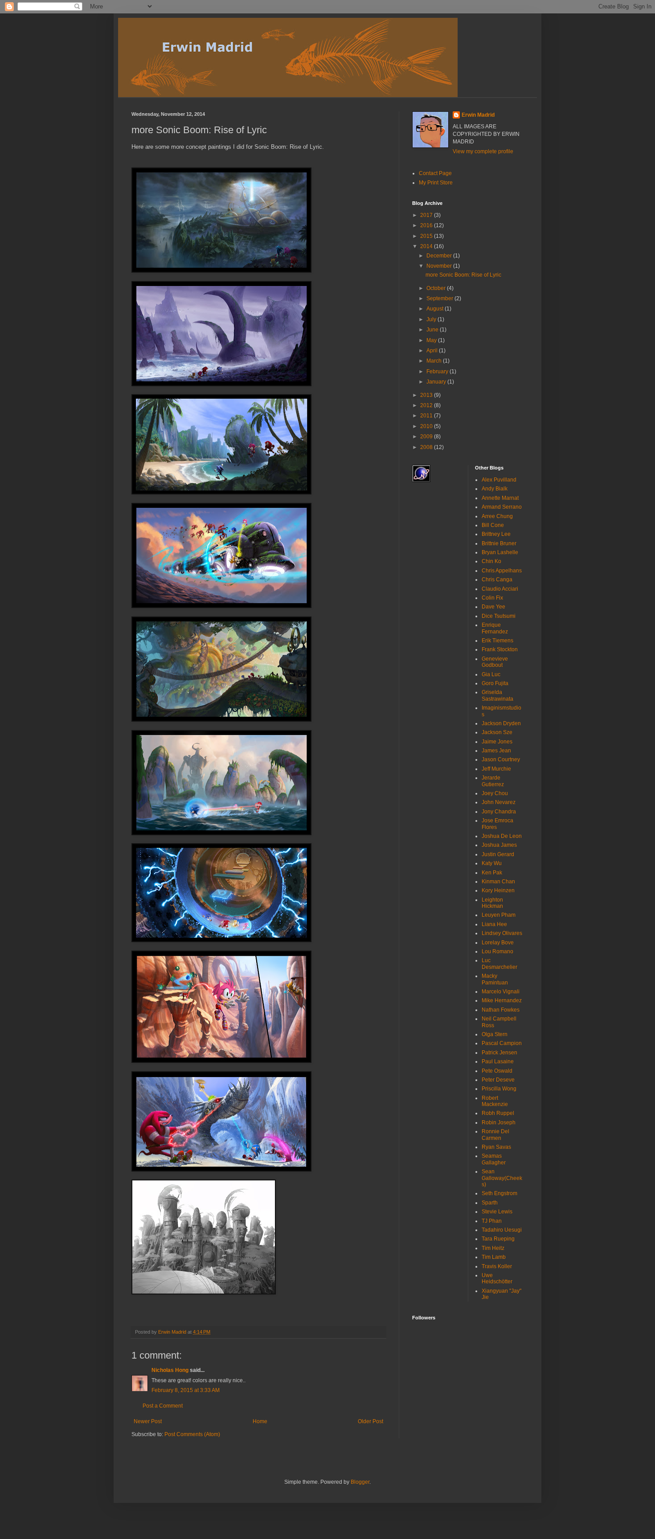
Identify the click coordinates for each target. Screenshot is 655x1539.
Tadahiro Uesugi (502, 1230)
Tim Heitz (493, 1248)
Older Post (370, 1421)
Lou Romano (497, 951)
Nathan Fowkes (501, 1010)
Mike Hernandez (502, 1000)
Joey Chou (495, 793)
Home (260, 1421)
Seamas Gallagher (494, 1159)
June (433, 330)
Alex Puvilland (499, 480)
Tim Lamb (494, 1257)
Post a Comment (163, 1406)
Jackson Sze (497, 732)
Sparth (490, 1203)
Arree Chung (497, 516)
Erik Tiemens (497, 640)
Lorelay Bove (498, 942)
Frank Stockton (500, 649)
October (436, 288)
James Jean (496, 750)
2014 (427, 246)
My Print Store (436, 183)
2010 (427, 426)
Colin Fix (492, 598)
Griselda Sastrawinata (497, 695)
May (432, 340)
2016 (427, 225)
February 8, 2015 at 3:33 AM (185, 1390)
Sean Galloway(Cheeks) (502, 1178)
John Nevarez (499, 802)
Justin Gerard (498, 854)
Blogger (360, 1482)
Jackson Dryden (501, 723)
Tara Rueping (498, 1239)
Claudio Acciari (500, 589)
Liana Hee (494, 924)
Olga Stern (495, 1034)
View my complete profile (483, 151)
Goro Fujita (495, 683)
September (440, 298)
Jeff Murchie (496, 769)
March (434, 361)
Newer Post (148, 1421)
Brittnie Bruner (499, 543)
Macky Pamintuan (495, 979)
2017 (427, 215)
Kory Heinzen (498, 890)
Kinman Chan (498, 881)
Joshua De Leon (502, 836)
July (432, 319)
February (438, 371)
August (435, 309)
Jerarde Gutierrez (493, 781)
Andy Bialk (495, 489)
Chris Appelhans (502, 570)
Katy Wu (492, 863)
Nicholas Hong (169, 1370)
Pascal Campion (502, 1043)
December (439, 256)
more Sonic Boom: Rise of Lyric (463, 275)
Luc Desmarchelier (499, 963)
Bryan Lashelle (500, 552)
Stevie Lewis (497, 1211)
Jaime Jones (497, 742)
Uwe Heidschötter (497, 1278)
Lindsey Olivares (502, 933)
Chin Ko (491, 561)
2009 (427, 436)
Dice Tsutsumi (499, 616)
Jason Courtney (501, 759)
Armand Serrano (502, 507)
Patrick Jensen (499, 1052)
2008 (427, 447)
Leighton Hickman (492, 903)
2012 (427, 405)
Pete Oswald (497, 1071)
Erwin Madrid (478, 115)
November (439, 266)
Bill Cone (493, 525)
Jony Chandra (499, 811)
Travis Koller (497, 1266)
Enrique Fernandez (495, 628)
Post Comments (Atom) (192, 1434)
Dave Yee (493, 607)
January (436, 382)
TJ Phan (492, 1221)
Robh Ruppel (498, 1113)
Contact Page (435, 173)
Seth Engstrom (499, 1193)
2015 (427, 236)
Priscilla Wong (499, 1089)
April (432, 350)
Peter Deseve (498, 1080)
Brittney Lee (496, 534)
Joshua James (499, 845)
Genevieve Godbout (495, 662)
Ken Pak (492, 873)
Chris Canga (497, 579)
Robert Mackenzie (495, 1101)
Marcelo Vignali (501, 991)
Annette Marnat (500, 498)
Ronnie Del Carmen (495, 1134)
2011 (427, 415)
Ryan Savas (496, 1147)
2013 (427, 395)
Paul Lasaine (498, 1061)
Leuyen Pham (499, 915)
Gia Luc (491, 674)
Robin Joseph (499, 1122)
